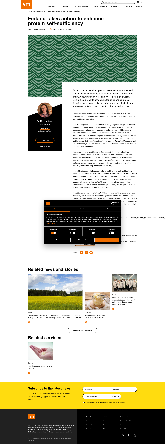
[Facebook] (81, 252)
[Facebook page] (117, 435)
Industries (51, 6)
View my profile (45, 146)
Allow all (107, 240)
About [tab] (108, 209)
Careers (114, 6)
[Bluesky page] (123, 436)
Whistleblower (107, 429)
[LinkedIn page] (129, 435)
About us (126, 6)
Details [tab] (82, 209)
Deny (57, 240)
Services (65, 6)
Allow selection (82, 240)
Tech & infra (107, 421)
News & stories (99, 6)
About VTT (89, 417)
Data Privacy (90, 429)
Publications (90, 425)
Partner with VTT (125, 421)
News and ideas (125, 417)
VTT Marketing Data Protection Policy (114, 402)
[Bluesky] (91, 252)
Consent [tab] (56, 209)
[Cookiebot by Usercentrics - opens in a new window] (111, 203)
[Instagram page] (135, 436)
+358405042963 (45, 128)
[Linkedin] (86, 252)
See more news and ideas (82, 330)
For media (123, 425)
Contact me (45, 140)
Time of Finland (125, 429)
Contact (139, 6)
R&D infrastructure (81, 6)
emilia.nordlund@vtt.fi (45, 131)
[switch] (72, 233)
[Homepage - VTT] (26, 4)
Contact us (106, 425)
